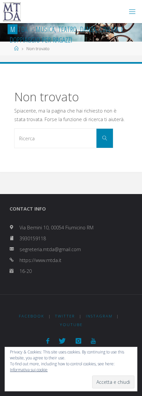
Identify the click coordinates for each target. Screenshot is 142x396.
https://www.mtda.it (40, 260)
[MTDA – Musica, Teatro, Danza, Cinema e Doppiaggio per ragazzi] (12, 11)
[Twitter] (62, 341)
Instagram (99, 316)
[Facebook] (47, 341)
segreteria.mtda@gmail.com (50, 249)
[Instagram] (78, 341)
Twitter (65, 316)
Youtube (71, 324)
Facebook (31, 316)
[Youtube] (93, 341)
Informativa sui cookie (29, 370)
